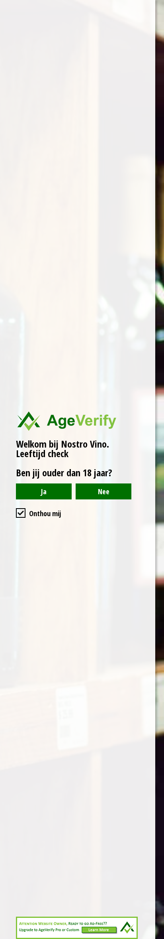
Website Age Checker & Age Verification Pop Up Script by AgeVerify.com (154, 937)
